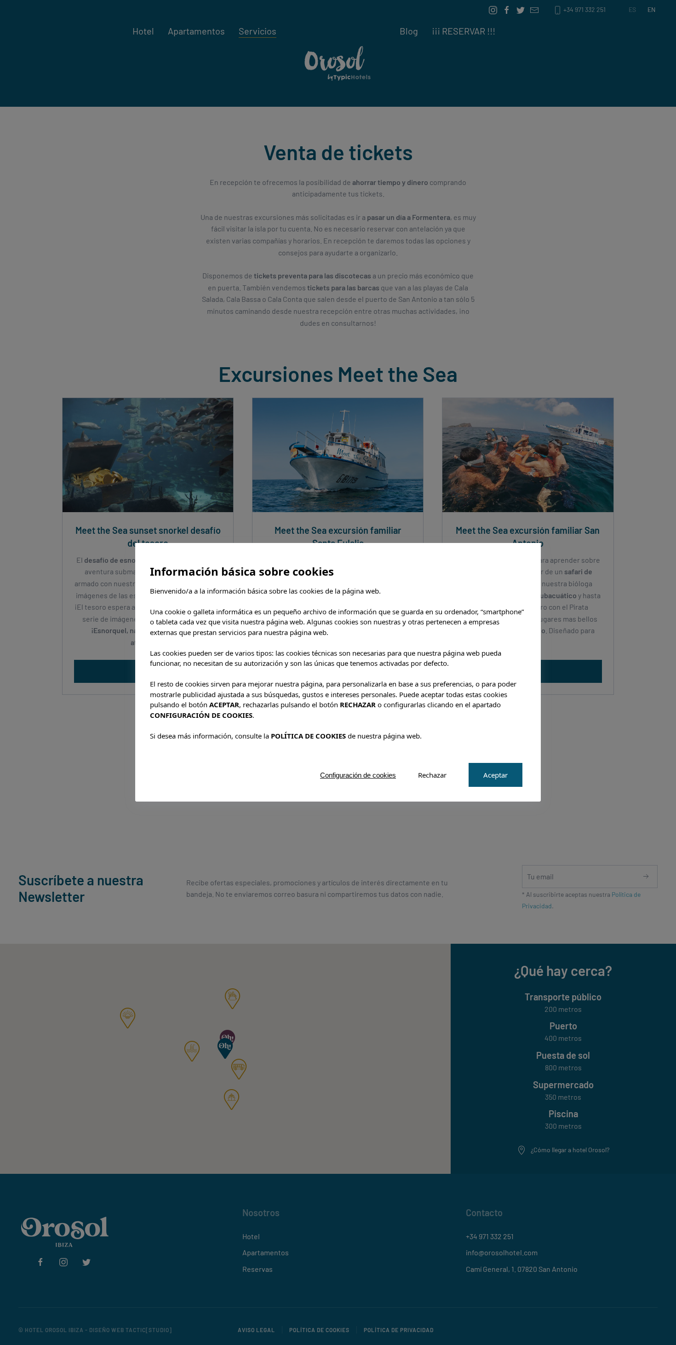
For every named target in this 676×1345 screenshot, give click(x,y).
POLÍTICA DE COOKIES (308, 735)
